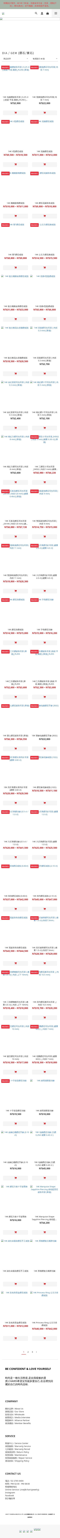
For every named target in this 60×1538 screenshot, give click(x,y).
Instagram (10, 1492)
